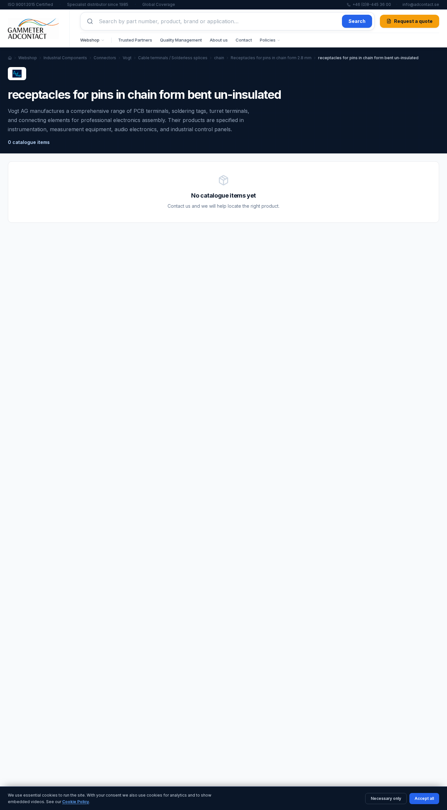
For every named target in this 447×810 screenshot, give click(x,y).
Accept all (424, 798)
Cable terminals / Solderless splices (172, 57)
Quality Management (181, 40)
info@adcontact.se (420, 4)
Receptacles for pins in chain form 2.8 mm (271, 57)
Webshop (89, 40)
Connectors (105, 57)
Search (357, 21)
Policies (268, 40)
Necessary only (386, 798)
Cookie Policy (75, 801)
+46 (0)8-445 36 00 (371, 4)
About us (219, 40)
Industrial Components (65, 57)
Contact (244, 40)
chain (219, 57)
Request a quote (413, 21)
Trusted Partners (135, 40)
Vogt (127, 57)
